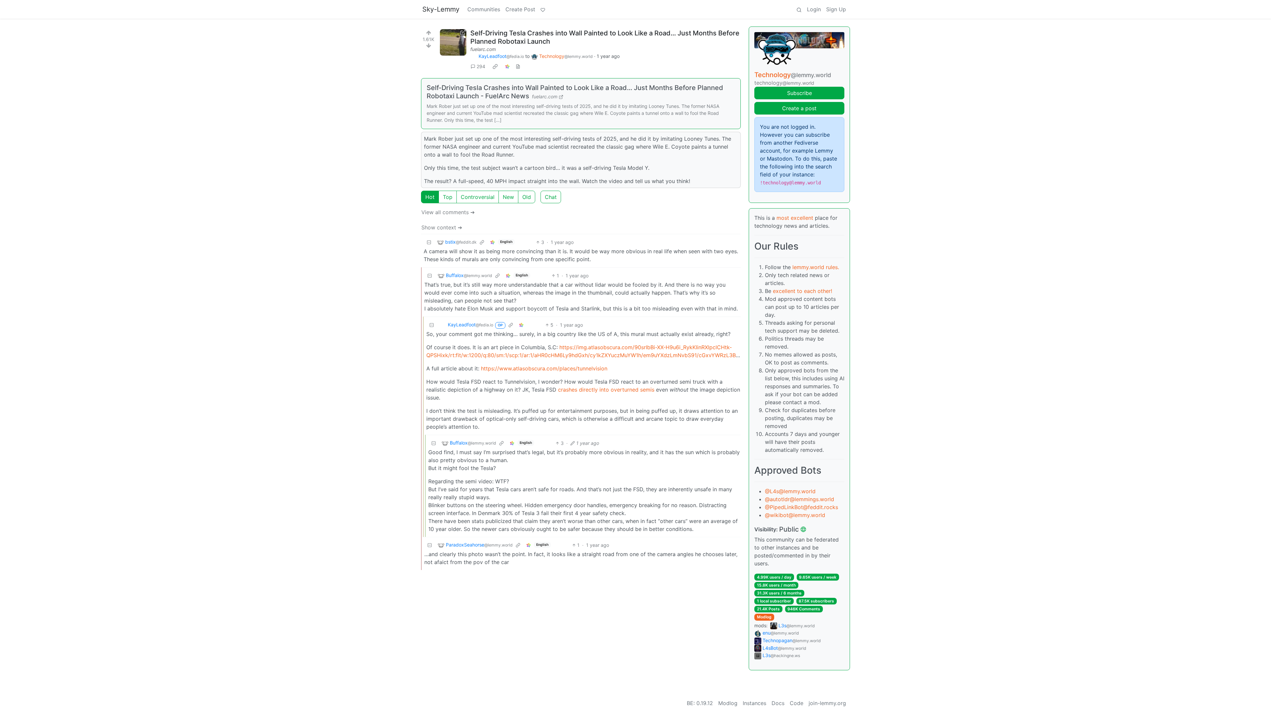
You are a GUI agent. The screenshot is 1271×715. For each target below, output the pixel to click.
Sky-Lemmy (440, 9)
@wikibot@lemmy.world (795, 515)
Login (814, 9)
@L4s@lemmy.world (790, 491)
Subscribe (799, 93)
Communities (483, 9)
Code (796, 703)
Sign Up (836, 9)
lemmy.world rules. (815, 267)
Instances (754, 703)
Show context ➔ (441, 227)
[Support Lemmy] (543, 9)
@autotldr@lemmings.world (799, 499)
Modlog (764, 616)
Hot (430, 197)
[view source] (518, 66)
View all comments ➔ (448, 212)
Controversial (477, 197)
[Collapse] (429, 242)
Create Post (520, 9)
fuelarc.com (483, 49)
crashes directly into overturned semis (606, 389)
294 (481, 66)
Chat (551, 197)
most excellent (795, 218)
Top (447, 197)
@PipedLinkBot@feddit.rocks (801, 507)
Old (526, 197)
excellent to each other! (802, 291)
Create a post (799, 108)
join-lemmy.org (827, 703)
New (508, 197)
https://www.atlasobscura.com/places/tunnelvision (544, 368)
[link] (495, 66)
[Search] (799, 9)
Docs (778, 703)
